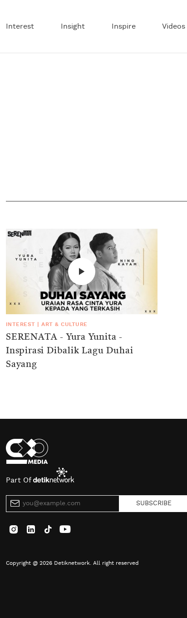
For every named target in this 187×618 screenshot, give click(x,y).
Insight (73, 26)
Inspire (124, 26)
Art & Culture (64, 324)
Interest (20, 26)
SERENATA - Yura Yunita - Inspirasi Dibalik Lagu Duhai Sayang (69, 351)
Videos (173, 26)
